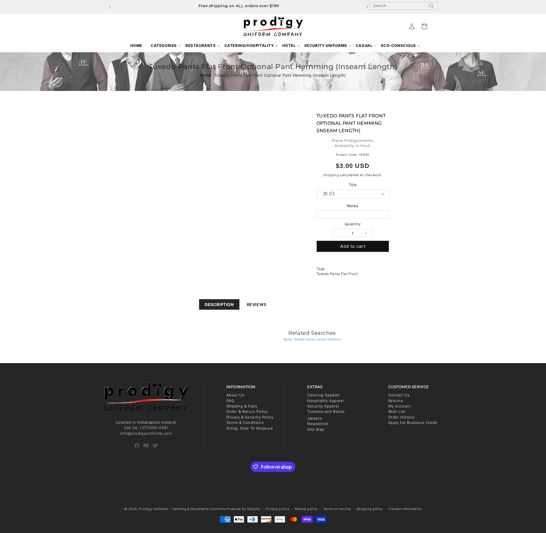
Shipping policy (370, 509)
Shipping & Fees (241, 406)
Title (353, 184)
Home (206, 75)
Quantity (353, 224)
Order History (401, 417)
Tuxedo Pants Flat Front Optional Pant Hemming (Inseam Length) (280, 75)
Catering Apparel (323, 395)
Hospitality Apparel (325, 400)
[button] (163, 45)
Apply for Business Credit (413, 422)
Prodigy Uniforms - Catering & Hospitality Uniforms (182, 509)
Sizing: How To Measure (249, 428)
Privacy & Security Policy (250, 417)
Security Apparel (323, 406)
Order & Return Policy (247, 411)
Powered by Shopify (243, 509)
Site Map (315, 429)
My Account (399, 406)
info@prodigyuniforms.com (146, 433)
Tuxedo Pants (304, 339)
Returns (395, 400)
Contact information (405, 509)
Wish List (397, 411)
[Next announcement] (367, 7)
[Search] (431, 8)
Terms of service (337, 509)
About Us (235, 395)
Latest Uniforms (328, 339)
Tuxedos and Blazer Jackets (326, 414)
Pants (288, 339)
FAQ (230, 400)
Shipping (331, 175)
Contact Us (399, 395)
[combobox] (403, 6)
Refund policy (306, 509)
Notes (353, 205)
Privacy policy (277, 509)
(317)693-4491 (154, 427)
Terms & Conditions (245, 422)
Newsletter (318, 423)
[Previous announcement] (110, 7)
